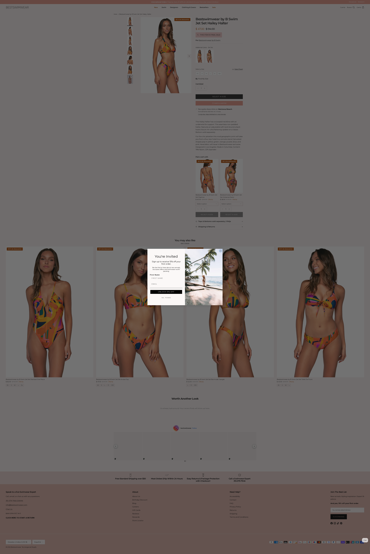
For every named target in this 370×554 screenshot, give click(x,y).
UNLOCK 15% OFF (166, 292)
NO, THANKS (166, 297)
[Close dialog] (220, 251)
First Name (155, 275)
